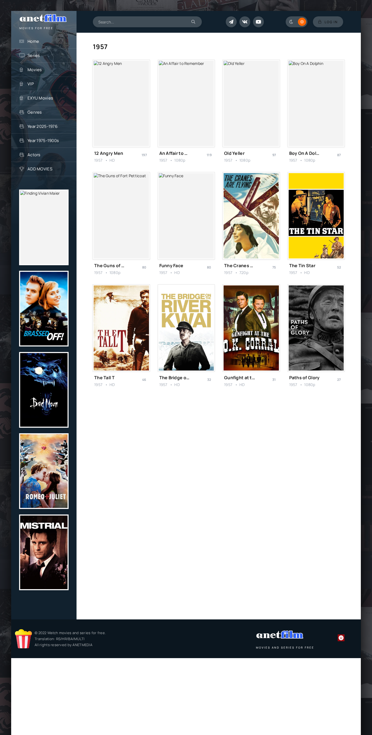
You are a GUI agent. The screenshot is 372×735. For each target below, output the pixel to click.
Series (34, 55)
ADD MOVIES (40, 169)
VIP (31, 84)
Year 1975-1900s (43, 140)
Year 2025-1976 (42, 126)
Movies (35, 70)
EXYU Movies (40, 98)
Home (33, 41)
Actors (34, 155)
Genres (35, 112)
